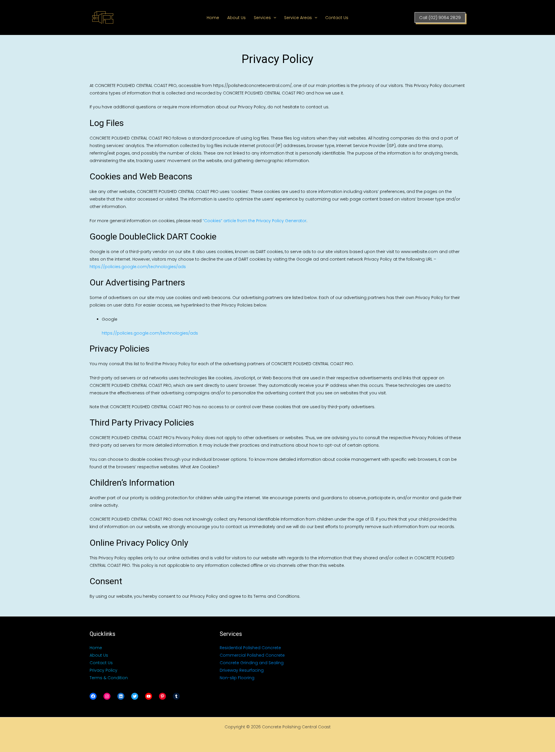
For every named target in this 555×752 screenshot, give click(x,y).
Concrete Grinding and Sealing (252, 663)
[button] (273, 18)
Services (262, 18)
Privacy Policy (103, 670)
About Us (236, 18)
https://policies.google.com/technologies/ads (138, 267)
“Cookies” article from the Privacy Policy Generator (254, 221)
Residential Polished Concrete (250, 648)
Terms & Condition (109, 678)
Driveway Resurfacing (242, 670)
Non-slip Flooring (237, 678)
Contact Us (336, 18)
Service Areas (298, 18)
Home (213, 18)
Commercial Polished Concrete (252, 655)
